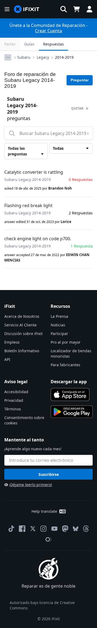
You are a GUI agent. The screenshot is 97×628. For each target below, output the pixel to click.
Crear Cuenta (48, 31)
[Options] (7, 57)
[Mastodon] (65, 528)
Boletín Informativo (21, 350)
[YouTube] (54, 528)
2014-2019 (64, 57)
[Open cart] (76, 9)
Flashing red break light (28, 205)
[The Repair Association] (48, 539)
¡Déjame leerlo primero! (30, 484)
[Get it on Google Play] (72, 411)
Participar (59, 333)
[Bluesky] (75, 529)
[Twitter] (33, 528)
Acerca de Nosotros (21, 316)
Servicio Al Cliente (20, 324)
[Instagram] (43, 528)
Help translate (44, 511)
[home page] (26, 9)
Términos (12, 408)
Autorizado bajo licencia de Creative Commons (42, 605)
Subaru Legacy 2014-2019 (27, 179)
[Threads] (86, 528)
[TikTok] (11, 528)
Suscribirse (49, 474)
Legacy (43, 57)
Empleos (12, 342)
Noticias (58, 324)
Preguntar (80, 80)
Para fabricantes (65, 364)
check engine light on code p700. (37, 239)
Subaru (23, 57)
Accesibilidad (16, 391)
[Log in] (89, 9)
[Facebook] (22, 528)
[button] (63, 9)
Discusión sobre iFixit (23, 333)
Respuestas (53, 44)
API (7, 359)
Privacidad (13, 400)
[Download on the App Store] (70, 394)
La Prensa (59, 316)
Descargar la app (69, 382)
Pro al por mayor (66, 342)
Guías (29, 44)
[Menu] (7, 9)
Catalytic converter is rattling (33, 172)
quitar (77, 108)
